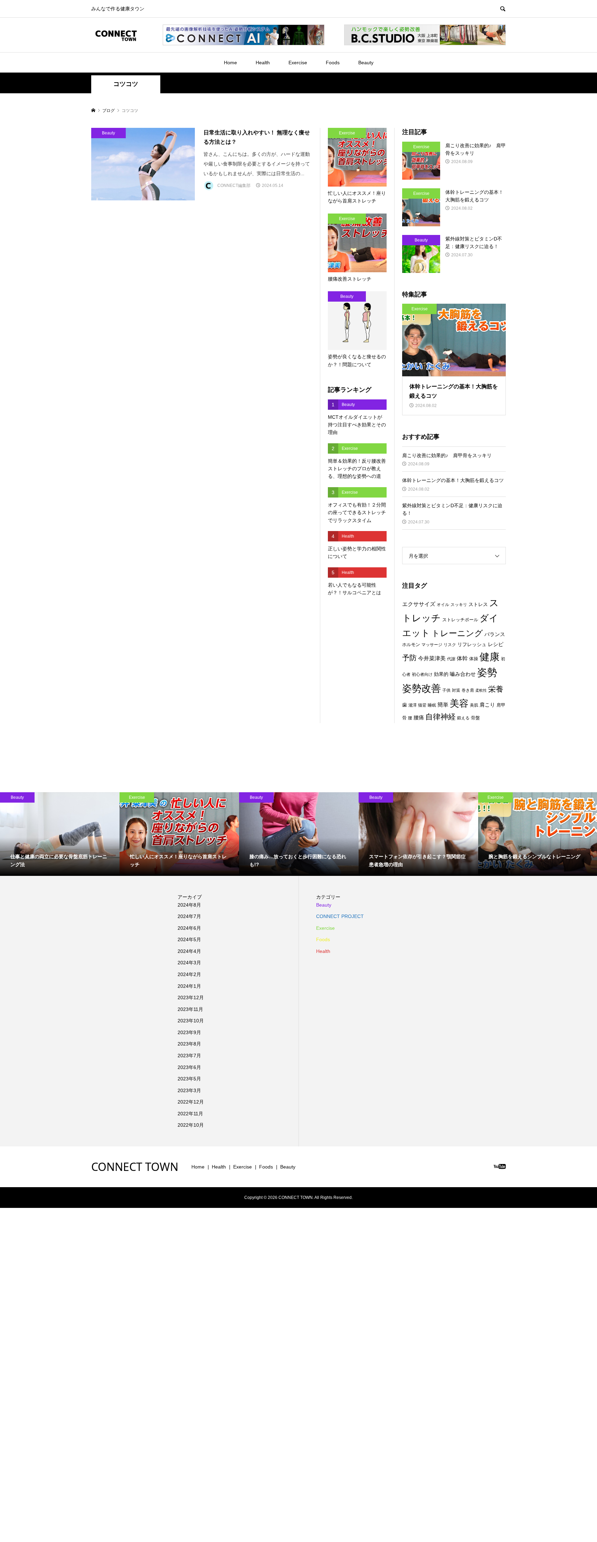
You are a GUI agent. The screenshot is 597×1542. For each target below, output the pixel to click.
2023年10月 (191, 1020)
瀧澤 (412, 705)
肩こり (487, 705)
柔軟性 (481, 690)
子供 (446, 690)
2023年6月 (189, 1067)
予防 (409, 658)
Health (263, 62)
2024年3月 (189, 962)
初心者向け (422, 674)
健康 (490, 656)
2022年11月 (190, 1113)
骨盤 (475, 717)
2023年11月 (190, 1009)
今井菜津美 (432, 658)
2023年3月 (189, 1090)
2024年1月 (189, 986)
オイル (443, 604)
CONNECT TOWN (134, 1166)
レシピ (495, 644)
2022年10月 (191, 1125)
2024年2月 (189, 974)
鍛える (463, 718)
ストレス (478, 604)
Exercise (297, 62)
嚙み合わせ (463, 674)
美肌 (474, 705)
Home (230, 62)
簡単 (442, 705)
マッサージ (431, 644)
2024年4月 (189, 951)
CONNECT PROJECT (340, 916)
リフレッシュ (471, 644)
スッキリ (459, 604)
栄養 (495, 689)
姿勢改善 (421, 688)
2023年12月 (191, 997)
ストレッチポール (460, 619)
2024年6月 (189, 928)
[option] (60, 834)
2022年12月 (191, 1102)
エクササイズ (418, 604)
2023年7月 (189, 1055)
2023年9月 (189, 1032)
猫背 (422, 705)
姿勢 (487, 672)
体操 (473, 658)
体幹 (462, 658)
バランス (494, 634)
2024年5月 (189, 939)
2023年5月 (189, 1078)
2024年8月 (189, 905)
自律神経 (440, 716)
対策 (456, 690)
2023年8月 (189, 1044)
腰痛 (419, 717)
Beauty (365, 62)
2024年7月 (189, 916)
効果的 (441, 674)
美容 (459, 703)
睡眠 (432, 705)
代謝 (451, 658)
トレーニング (457, 633)
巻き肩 (468, 690)
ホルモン (411, 644)
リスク (450, 644)
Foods (333, 62)
